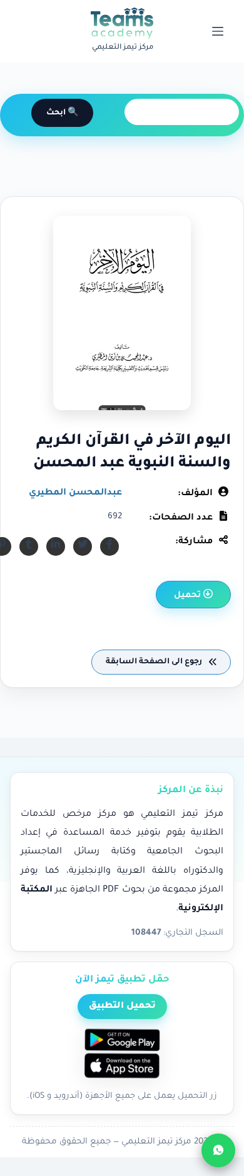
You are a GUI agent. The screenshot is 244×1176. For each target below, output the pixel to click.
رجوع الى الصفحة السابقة (155, 662)
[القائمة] (217, 31)
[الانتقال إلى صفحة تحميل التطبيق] (122, 1055)
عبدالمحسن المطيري (75, 493)
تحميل (188, 595)
